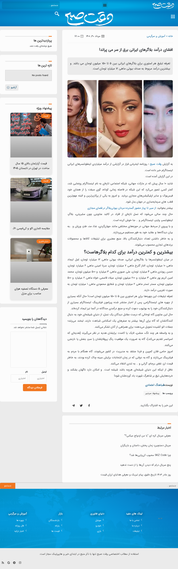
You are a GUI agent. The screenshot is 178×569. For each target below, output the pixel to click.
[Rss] (3, 563)
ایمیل (44, 372)
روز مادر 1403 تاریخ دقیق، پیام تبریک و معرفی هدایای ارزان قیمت (136, 475)
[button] (105, 5)
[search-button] (57, 14)
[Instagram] (20, 563)
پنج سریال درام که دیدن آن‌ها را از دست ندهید (145, 465)
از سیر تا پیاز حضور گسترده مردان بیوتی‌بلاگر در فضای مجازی (121, 208)
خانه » (169, 36)
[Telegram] (14, 563)
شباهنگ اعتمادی (154, 385)
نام (26, 372)
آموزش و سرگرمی (156, 36)
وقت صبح (155, 164)
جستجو (7, 486)
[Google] (8, 563)
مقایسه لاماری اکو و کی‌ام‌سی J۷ (31, 228)
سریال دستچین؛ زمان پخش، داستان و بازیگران (145, 445)
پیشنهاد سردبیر (152, 393)
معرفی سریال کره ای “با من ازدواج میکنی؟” (147, 436)
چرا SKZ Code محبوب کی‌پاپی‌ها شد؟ (150, 455)
